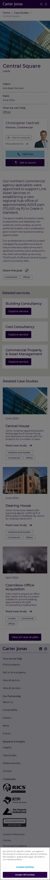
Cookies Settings (25, 867)
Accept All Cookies (25, 875)
